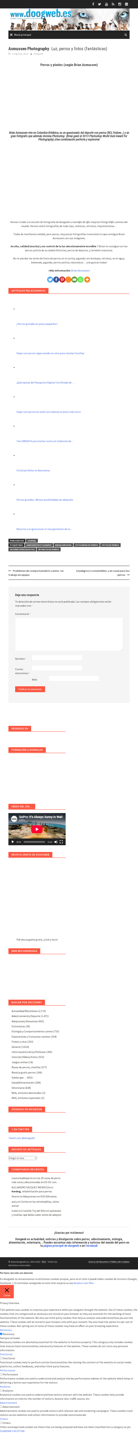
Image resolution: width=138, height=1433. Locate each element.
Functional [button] (6, 1354)
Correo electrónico (22, 671)
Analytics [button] (5, 1386)
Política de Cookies (120, 1261)
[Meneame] (68, 280)
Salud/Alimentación (23, 1082)
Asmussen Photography (39, 545)
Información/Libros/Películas (29, 1052)
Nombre (20, 658)
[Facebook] (56, 280)
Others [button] (4, 1419)
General (32, 540)
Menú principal (22, 34)
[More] (87, 280)
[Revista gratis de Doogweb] (37, 899)
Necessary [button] (6, 1330)
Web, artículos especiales (26, 1098)
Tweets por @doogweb (21, 1138)
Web (34, 679)
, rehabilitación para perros (32, 1191)
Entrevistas (18, 1026)
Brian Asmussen (80, 270)
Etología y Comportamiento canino (32, 1031)
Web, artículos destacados (27, 1092)
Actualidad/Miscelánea (25, 1011)
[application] (37, 829)
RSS (44, 1261)
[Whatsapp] (80, 280)
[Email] (74, 280)
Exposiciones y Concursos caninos (31, 1036)
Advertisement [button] (8, 1402)
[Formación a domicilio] (37, 776)
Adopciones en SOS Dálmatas (40, 1196)
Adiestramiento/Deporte (26, 1016)
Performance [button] (7, 1370)
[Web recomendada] (37, 975)
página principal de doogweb (61, 1245)
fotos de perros (110, 545)
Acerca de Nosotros (99, 1261)
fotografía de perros (86, 545)
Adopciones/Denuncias (25, 1021)
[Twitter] (50, 280)
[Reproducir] (12, 842)
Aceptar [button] (78, 1283)
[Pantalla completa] (61, 842)
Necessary (8, 1334)
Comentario (23, 614)
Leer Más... (89, 1283)
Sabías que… (19, 1077)
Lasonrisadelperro (22, 1178)
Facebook (91, 1245)
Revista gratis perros (24, 1072)
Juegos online (20, 1062)
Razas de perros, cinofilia (26, 1067)
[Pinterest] (62, 280)
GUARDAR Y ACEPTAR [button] (12, 1431)
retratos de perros (48, 549)
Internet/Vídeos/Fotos (22, 549)
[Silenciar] (56, 842)
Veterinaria (18, 1087)
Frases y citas (19, 1041)
